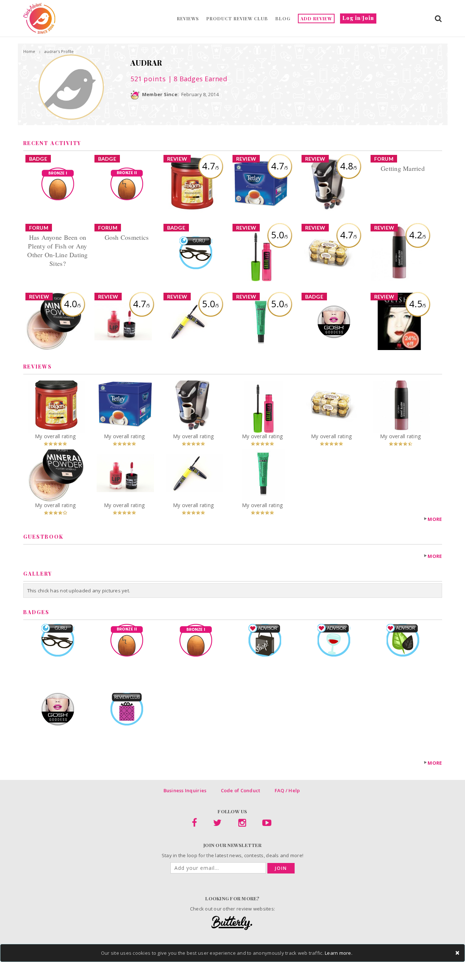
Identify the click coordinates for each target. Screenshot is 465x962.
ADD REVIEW (316, 18)
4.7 (210, 166)
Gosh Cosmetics (127, 237)
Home (29, 51)
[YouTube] (266, 824)
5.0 (279, 235)
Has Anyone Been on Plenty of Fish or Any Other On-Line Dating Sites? (57, 250)
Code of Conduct (240, 790)
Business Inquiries (185, 790)
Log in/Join (358, 18)
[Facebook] (194, 824)
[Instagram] (242, 824)
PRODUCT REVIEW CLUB (237, 18)
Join (281, 868)
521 (148, 78)
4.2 (417, 235)
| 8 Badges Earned (196, 78)
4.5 (417, 303)
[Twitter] (217, 824)
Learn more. (338, 953)
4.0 (72, 303)
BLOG (283, 18)
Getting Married (403, 168)
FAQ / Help (287, 790)
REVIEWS (188, 18)
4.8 (348, 166)
